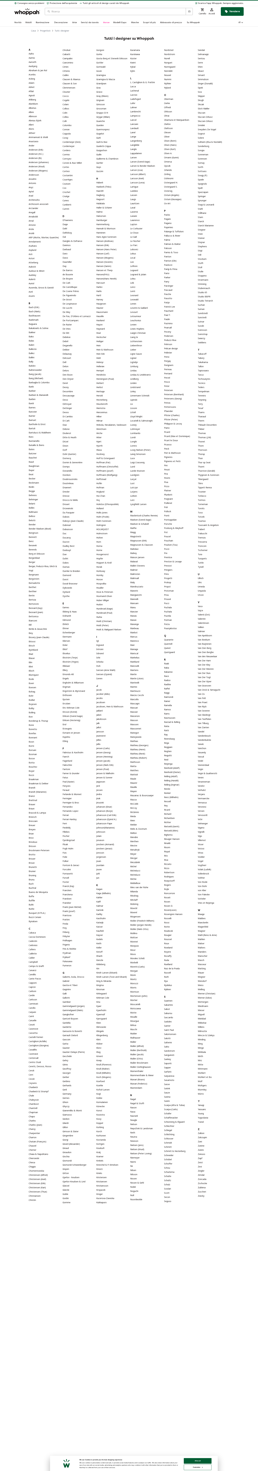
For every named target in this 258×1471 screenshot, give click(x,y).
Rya (166, 981)
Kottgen (100, 1143)
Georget (67, 1072)
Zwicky (201, 1195)
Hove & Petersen (104, 591)
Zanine (201, 1145)
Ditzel (65, 441)
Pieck (166, 448)
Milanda (134, 891)
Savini (167, 1101)
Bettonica (33, 616)
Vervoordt (203, 815)
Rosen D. (168, 905)
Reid (166, 759)
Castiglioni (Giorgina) (39, 1045)
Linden (133, 383)
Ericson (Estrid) (70, 711)
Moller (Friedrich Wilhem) (142, 920)
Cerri (31, 1074)
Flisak (65, 844)
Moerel (133, 912)
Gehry (65, 1060)
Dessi (65, 399)
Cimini (65, 66)
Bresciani (33, 821)
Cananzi (32, 970)
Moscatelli (135, 1004)
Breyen (32, 829)
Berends (33, 549)
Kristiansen (101, 1181)
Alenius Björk (35, 120)
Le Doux (134, 232)
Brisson (32, 846)
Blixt (31, 666)
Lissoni (133, 408)
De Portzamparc (71, 320)
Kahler (99, 897)
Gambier (67, 1001)
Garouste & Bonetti (72, 1031)
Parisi (166, 273)
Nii (131, 1166)
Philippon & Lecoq (173, 423)
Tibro (200, 483)
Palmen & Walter (172, 244)
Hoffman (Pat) (103, 462)
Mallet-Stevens (137, 565)
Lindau (133, 370)
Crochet (66, 192)
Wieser (201, 1010)
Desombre (68, 391)
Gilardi (66, 1123)
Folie (65, 856)
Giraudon (67, 1152)
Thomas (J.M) (204, 437)
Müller (133, 1041)
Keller (99, 947)
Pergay (167, 361)
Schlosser (168, 1138)
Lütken (133, 495)
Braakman (34, 779)
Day (64, 266)
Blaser (32, 658)
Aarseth (32, 62)
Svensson (202, 330)
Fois (65, 852)
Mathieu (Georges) (139, 745)
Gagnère (67, 989)
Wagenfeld (203, 926)
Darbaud (67, 249)
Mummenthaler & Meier (142, 1075)
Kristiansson (102, 1185)
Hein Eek (100, 353)
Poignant (168, 498)
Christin (32, 1200)
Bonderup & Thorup (38, 720)
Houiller (100, 587)
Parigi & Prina (170, 269)
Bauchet (33, 457)
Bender (32, 524)
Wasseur (202, 964)
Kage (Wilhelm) (103, 893)
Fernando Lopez (70, 810)
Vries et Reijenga (206, 902)
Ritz (166, 855)
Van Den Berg (204, 648)
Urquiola (202, 590)
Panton (167, 256)
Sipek (200, 87)
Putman (168, 620)
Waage (201, 914)
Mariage (134, 649)
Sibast (201, 71)
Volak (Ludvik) (204, 869)
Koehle (99, 1085)
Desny (66, 387)
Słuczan (201, 112)
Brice (31, 837)
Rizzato (167, 864)
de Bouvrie (68, 274)
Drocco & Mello (70, 500)
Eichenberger (69, 632)
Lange (133, 136)
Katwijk (99, 922)
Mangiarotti (136, 594)
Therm (201, 420)
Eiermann (67, 636)
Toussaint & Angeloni (208, 525)
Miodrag (134, 895)
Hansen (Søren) (103, 266)
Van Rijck (202, 706)
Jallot (98, 727)
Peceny (167, 331)
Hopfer (99, 558)
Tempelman (203, 391)
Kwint (133, 62)
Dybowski (67, 587)
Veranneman (204, 781)
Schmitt (168, 1146)
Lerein (133, 303)
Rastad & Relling (172, 722)
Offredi (167, 107)
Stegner (201, 229)
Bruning (32, 875)
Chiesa (32, 1162)
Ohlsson (168, 111)
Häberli (99, 182)
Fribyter (66, 936)
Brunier (32, 871)
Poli (166, 507)
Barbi (31, 386)
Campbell (33, 961)
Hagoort (100, 199)
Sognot (201, 133)
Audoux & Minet (36, 270)
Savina (167, 1096)
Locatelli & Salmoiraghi (141, 420)
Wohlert (202, 1072)
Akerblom (33, 103)
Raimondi (168, 697)
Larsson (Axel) (137, 178)
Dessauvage (69, 395)
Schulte (167, 1176)
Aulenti (32, 279)
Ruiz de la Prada (172, 968)
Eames (66, 607)
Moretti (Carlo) (137, 966)
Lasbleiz (134, 190)
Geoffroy (67, 1068)
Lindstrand (135, 387)
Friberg (66, 932)
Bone (31, 725)
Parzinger (168, 285)
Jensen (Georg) (103, 752)
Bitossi (32, 641)
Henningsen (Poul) (105, 378)
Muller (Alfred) (137, 1046)
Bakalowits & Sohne (38, 328)
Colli (65, 121)
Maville (133, 787)
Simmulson (203, 79)
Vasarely (202, 752)
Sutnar (201, 321)
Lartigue (134, 186)
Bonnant (33, 737)
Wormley (202, 1089)
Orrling (167, 174)
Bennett (33, 537)
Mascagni (134, 703)
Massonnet (135, 728)
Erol (64, 724)
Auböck (32, 266)
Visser (201, 844)
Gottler (99, 62)
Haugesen (101, 303)
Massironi (135, 716)
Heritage (100, 391)
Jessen (99, 790)
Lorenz (133, 445)
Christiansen (35, 1195)
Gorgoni (100, 50)
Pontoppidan (170, 519)
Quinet (167, 648)
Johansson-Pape (104, 823)
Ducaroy (67, 537)
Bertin (32, 595)
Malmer (134, 569)
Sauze (167, 1092)
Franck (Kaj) (68, 886)
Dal (64, 236)
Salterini (168, 1042)
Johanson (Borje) (104, 810)
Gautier (66, 1047)
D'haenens (68, 220)
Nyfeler (167, 83)
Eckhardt (67, 615)
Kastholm (101, 918)
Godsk (66, 1198)
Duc (64, 533)
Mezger (134, 858)
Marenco (134, 640)
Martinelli (134, 682)
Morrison (134, 991)
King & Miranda (103, 981)
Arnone (32, 224)
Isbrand (100, 653)
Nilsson (133, 1174)
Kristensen (101, 1177)
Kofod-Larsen (103, 1089)
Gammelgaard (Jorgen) (74, 1006)
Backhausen (34, 315)
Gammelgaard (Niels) (73, 1010)
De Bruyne (68, 278)
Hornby (99, 575)
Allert (31, 124)
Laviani (133, 216)
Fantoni (66, 769)
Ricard (167, 809)
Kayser (99, 935)
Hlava (99, 449)
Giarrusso (67, 1114)
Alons (31, 128)
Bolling (32, 712)
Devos (66, 412)
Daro (65, 253)
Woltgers (202, 1085)
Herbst (99, 387)
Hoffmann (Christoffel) (107, 466)
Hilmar (99, 420)
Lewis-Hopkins (137, 328)
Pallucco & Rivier (172, 235)
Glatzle (66, 1189)
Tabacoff (202, 353)
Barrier (32, 415)
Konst (99, 1110)
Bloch (31, 670)
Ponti (166, 515)
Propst (167, 586)
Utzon (201, 594)
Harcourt (100, 282)
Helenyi (99, 362)
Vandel (201, 731)
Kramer (99, 1156)
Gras (98, 87)
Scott (166, 1192)
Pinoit (167, 469)
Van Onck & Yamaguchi (209, 689)
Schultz (167, 1180)
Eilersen (66, 640)
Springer (202, 196)
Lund (132, 466)
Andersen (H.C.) (36, 153)
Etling (65, 741)
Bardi (31, 403)
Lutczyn (134, 487)
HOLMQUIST (102, 529)
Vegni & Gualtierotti (207, 773)
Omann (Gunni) (171, 157)
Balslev (32, 365)
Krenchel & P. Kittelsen (107, 1164)
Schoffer (168, 1163)
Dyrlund (66, 591)
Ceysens (33, 1083)
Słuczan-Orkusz (205, 121)
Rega (166, 742)
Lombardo (135, 433)
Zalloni (201, 1133)
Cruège (66, 196)
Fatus (65, 777)
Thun (200, 458)
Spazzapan (203, 192)
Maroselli (134, 665)
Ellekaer (66, 665)
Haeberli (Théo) (103, 186)
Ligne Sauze (136, 353)
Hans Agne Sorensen (106, 236)
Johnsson (100, 831)
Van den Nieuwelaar (207, 656)
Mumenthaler (136, 1071)
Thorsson (202, 449)
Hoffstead (101, 479)
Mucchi (133, 1029)
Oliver (167, 136)
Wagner (201, 930)
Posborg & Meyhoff (173, 528)
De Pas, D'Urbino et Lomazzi (77, 316)
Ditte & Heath (69, 437)
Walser (201, 943)
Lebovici (134, 249)
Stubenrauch (204, 288)
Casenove (33, 1028)
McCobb (134, 803)
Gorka (99, 54)
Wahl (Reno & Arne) (207, 935)
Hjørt (98, 441)
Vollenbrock (203, 873)
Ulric (200, 582)
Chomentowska (36, 1170)
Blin (30, 662)
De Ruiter (67, 324)
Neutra (133, 1136)
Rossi (166, 922)
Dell (64, 362)
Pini (166, 465)
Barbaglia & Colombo (39, 382)
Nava (132, 1111)
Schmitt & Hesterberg (174, 1151)
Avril (31, 291)
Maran (133, 620)
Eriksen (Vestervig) (71, 720)
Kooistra (100, 1114)
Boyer (31, 771)
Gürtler (99, 162)
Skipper (201, 96)
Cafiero (32, 949)
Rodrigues (169, 876)
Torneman (203, 504)
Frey (65, 927)
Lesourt (134, 312)
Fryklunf (66, 957)
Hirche (99, 433)
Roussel (168, 939)
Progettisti (45, 30)
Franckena (68, 894)
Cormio (66, 154)
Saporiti (168, 1063)
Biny (31, 633)
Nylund (167, 87)
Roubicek (168, 930)
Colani (66, 104)
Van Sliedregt (204, 714)
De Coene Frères (71, 291)
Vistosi (201, 848)
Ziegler (201, 1170)
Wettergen (203, 1001)
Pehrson (168, 344)
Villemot (202, 840)
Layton (133, 224)
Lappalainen (136, 153)
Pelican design (171, 348)
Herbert (100, 383)
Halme (99, 211)
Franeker (67, 902)
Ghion (65, 1102)
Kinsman (100, 989)
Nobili (133, 1186)
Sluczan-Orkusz (205, 116)
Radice (167, 680)
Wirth (200, 1056)
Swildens (202, 342)
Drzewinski (68, 508)
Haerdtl (99, 190)
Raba (166, 667)
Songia (201, 150)
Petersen (168, 390)
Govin (99, 71)
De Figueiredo (69, 295)
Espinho (66, 737)
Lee (132, 261)
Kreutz (99, 1169)
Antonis (32, 183)
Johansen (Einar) (104, 806)
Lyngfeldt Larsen (138, 504)
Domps (66, 466)
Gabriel (66, 981)
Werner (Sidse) (205, 997)
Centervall (33, 1058)
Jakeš (98, 714)
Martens (134, 670)
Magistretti (135, 536)
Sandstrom (169, 1050)
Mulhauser (135, 1037)
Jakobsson (101, 719)
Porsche (168, 523)
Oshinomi (168, 178)
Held (98, 358)
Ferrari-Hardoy (70, 819)
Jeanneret (101, 735)
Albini (31, 112)
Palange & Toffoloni (173, 231)
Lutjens (134, 491)
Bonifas (32, 733)
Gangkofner (68, 1014)
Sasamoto (169, 1080)
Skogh (201, 100)
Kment (99, 1056)
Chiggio (32, 1166)
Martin (133, 674)
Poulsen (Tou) (171, 544)
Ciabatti (66, 54)
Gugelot (100, 133)
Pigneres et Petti (172, 461)
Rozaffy (168, 956)
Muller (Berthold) (138, 1050)
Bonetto (33, 729)
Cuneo (66, 200)
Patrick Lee (169, 306)
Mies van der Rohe (139, 887)
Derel (65, 383)
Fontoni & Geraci (71, 865)
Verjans (201, 794)
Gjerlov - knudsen (71, 1177)
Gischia (66, 1156)
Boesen (32, 687)
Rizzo (166, 868)
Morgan (134, 970)
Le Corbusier (136, 228)
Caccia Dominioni (37, 936)
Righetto (168, 834)
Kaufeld (100, 930)
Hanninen (100, 232)
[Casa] (27, 11)
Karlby (99, 914)
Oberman (168, 99)
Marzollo (134, 699)
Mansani (134, 603)
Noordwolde (136, 1199)
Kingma (100, 985)
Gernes (66, 1098)
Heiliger (99, 341)
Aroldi (31, 233)
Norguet (168, 62)
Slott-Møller (203, 108)
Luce (132, 458)
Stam (200, 217)
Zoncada (202, 1179)
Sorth (200, 167)
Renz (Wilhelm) (171, 797)
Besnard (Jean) (36, 612)
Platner (167, 490)
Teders (201, 387)
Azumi (32, 295)
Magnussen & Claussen (141, 544)
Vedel (200, 760)
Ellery (65, 670)
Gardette (67, 1027)
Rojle (166, 889)
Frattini (66, 919)
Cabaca (32, 932)
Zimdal (201, 1175)
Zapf (200, 1158)
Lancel (133, 119)
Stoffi (200, 263)
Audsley (32, 275)
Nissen (133, 1178)
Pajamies (168, 227)
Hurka (99, 617)
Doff (65, 449)
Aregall (32, 212)
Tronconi (202, 546)
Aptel (31, 191)
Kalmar (99, 905)
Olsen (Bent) (170, 140)
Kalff (98, 901)
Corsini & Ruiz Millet (72, 162)
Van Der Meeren (206, 668)
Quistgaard (169, 652)
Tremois (202, 537)
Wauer (201, 972)
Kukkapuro (101, 1202)
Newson (134, 1141)
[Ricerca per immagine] (189, 11)
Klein (98, 1022)
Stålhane (202, 213)
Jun (97, 877)
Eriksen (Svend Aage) (73, 716)
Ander (31, 145)
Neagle (133, 1120)
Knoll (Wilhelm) (103, 1072)
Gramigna (101, 75)
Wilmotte (202, 1031)
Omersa (168, 161)
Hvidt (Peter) (102, 625)
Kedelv (99, 939)
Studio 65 (202, 292)
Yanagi (201, 1105)
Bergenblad (34, 557)
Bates (31, 449)
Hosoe (99, 579)
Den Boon (68, 374)
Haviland (100, 320)
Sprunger (202, 200)
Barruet (32, 420)
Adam (31, 82)
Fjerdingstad (69, 840)
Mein (132, 820)
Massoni (134, 724)
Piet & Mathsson (172, 452)
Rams (167, 713)
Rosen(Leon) (170, 910)
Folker (66, 861)
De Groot (67, 299)
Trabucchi (202, 533)
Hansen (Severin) (104, 261)
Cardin (32, 995)
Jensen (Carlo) (103, 748)
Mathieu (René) (137, 753)
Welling (201, 989)
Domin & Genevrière (72, 462)
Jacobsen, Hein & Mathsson (109, 706)
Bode (31, 679)
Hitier (99, 437)
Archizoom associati (38, 204)
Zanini (201, 1149)
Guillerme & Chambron (107, 158)
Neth (132, 1132)
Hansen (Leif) (102, 253)
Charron (32, 1137)
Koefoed (100, 1081)
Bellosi (32, 516)
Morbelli (134, 962)
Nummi (167, 79)
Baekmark (34, 319)
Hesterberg (101, 399)
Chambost (34, 1104)
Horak (99, 566)
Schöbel (168, 1159)
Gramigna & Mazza (105, 79)
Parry (166, 281)
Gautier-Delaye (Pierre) (74, 1052)
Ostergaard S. (170, 186)
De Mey (66, 312)
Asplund (32, 250)
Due (65, 554)
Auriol (31, 283)
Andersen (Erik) (36, 149)
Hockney (100, 454)
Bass (31, 436)
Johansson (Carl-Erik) (106, 815)
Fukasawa (67, 961)
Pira (166, 473)
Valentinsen (203, 623)
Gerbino (66, 1081)
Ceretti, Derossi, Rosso (40, 1066)
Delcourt (67, 358)
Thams (201, 412)
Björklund (33, 649)
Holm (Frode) (102, 516)
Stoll (200, 267)
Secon (167, 1197)
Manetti (134, 590)
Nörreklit (168, 71)
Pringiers (168, 569)
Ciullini (66, 75)
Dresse (66, 495)
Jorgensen (101, 856)
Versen (201, 810)
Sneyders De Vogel (207, 129)
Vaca (200, 606)
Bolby (31, 708)
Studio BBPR (204, 296)
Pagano (168, 223)
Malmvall (134, 578)
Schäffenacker (171, 1117)
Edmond (67, 620)
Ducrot (66, 541)
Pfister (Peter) (171, 419)
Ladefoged (135, 99)
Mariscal (134, 653)
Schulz (167, 1184)
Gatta (65, 1043)
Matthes (134, 770)
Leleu (132, 278)
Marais (133, 615)
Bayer (31, 470)
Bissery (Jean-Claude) (39, 637)
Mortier (134, 1000)
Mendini (134, 837)
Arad (31, 195)
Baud (31, 461)
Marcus (133, 636)
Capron (32, 987)
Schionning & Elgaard (174, 1121)
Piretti (167, 478)
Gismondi (67, 1160)
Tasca (201, 374)
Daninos (67, 245)
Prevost (168, 565)
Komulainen (102, 1102)
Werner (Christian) (206, 993)
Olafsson (168, 128)
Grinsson (100, 104)
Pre (165, 553)
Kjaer (98, 1006)
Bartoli (32, 428)
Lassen (133, 195)
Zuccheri (202, 1191)
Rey (166, 805)
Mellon (133, 833)
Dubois (66, 516)
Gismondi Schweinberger (74, 1164)
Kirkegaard (101, 993)
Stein (200, 233)
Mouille (133, 1016)
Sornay (201, 162)
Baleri (31, 344)
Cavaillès (33, 1049)
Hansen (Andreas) (104, 241)
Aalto (31, 53)
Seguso (167, 1201)
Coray (65, 137)
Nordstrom (169, 54)
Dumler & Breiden (71, 571)
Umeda (201, 586)
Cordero (66, 150)
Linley (133, 391)
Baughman (34, 466)
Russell (167, 972)
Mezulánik (135, 862)
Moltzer (134, 937)
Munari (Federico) (138, 1083)
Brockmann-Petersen (39, 850)
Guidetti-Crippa (103, 146)
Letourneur (135, 316)
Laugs (133, 199)
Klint (98, 1039)
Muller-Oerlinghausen (140, 1067)
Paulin (167, 319)
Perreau (168, 369)
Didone (66, 429)
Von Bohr (202, 886)
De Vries (67, 328)
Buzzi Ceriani (35, 917)
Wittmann (203, 1068)
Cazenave (33, 1053)
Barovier (33, 411)
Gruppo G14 (102, 112)
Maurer (133, 782)
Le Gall (133, 236)
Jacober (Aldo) (103, 694)
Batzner (32, 453)
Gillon (65, 1127)
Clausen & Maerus (71, 79)
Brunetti (33, 867)
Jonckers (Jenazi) (104, 848)
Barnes (32, 407)
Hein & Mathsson (104, 349)
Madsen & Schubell (139, 523)
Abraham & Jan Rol (38, 70)
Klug (98, 1052)
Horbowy (100, 571)
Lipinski (133, 399)
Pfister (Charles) (172, 415)
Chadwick (33, 1087)
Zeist (200, 1162)
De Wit (66, 332)
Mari (132, 645)
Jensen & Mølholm (105, 773)
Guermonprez (103, 129)
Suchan (201, 304)
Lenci (132, 287)
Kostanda (101, 1139)
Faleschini (67, 765)
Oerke (167, 103)
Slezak (201, 104)
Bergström (34, 578)
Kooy (98, 1118)
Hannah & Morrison (105, 228)
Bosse (32, 758)
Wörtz (201, 1093)
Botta (31, 762)
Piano (167, 427)
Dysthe (66, 596)
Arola (31, 229)
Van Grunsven (204, 685)
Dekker (66, 349)
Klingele (100, 1031)
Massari (134, 707)
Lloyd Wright (136, 416)
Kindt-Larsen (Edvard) (106, 972)
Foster (66, 882)
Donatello (67, 470)
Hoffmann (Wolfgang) (106, 475)
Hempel (100, 370)
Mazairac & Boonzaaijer (142, 795)
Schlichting (169, 1134)
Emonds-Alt (68, 674)
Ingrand (100, 645)
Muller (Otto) (136, 1058)
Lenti (132, 291)
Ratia (166, 726)
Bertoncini (34, 603)
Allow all (198, 1461)
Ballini (31, 357)
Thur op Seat (204, 462)
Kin (97, 968)
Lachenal (134, 90)
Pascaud (168, 290)
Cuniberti (67, 204)
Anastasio (33, 141)
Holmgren (101, 525)
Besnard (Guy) (35, 608)
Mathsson (135, 762)
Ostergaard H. (171, 182)
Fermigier (67, 798)
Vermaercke (203, 798)
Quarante (168, 639)
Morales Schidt (137, 958)
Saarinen (168, 1000)
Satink (167, 1088)
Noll (132, 1195)
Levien (133, 324)
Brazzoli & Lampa (37, 812)
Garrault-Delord (70, 1035)
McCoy (133, 808)
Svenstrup (203, 334)
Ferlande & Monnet (72, 794)
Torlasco (202, 495)
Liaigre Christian (138, 332)
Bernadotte (34, 583)
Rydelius (168, 985)
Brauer (32, 804)
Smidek (201, 125)
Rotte (167, 926)
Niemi (133, 1161)
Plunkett (168, 494)
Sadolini (168, 1021)
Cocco (66, 96)
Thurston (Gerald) (206, 470)
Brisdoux (33, 842)
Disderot (67, 433)
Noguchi (134, 1191)
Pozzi (166, 549)
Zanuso (201, 1154)
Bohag (32, 691)
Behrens (33, 495)
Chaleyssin (34, 1099)
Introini (99, 649)
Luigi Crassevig (137, 462)
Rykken (167, 989)
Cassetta (33, 1032)
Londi (133, 437)
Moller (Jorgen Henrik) (140, 924)
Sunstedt (202, 317)
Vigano (201, 827)
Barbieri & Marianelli (38, 395)
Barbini (32, 399)
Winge (201, 1047)
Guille (99, 154)
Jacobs (99, 698)
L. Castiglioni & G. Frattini (142, 82)
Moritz (133, 979)
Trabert (201, 529)
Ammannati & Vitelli (38, 137)
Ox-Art (167, 203)
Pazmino (168, 323)
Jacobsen (100, 702)
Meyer (133, 853)
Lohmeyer (135, 429)
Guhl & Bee (101, 142)
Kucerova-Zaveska (105, 1198)
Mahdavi (134, 549)
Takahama (203, 362)
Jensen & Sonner (104, 777)
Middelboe (135, 883)
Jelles (98, 739)
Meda (133, 816)
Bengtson (33, 532)
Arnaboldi (33, 216)
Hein (98, 345)
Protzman (169, 590)
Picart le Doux (171, 440)
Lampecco (135, 115)
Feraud (66, 790)
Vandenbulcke (204, 739)
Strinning (202, 284)
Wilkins (201, 1027)
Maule (133, 778)
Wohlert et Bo (205, 1077)
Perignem (168, 365)
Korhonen (101, 1135)
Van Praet (202, 702)
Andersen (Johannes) (39, 162)
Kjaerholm (101, 1010)
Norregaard (169, 66)
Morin (133, 975)
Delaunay (67, 353)
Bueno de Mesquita (38, 892)
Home (99, 550)
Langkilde (134, 145)
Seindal (201, 50)
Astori (31, 258)
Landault (134, 128)
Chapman (33, 1112)
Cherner (32, 1149)
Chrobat (66, 50)
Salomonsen (170, 1034)
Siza (200, 91)
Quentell (168, 643)
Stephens (202, 246)
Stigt (200, 250)
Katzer (99, 926)
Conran (66, 129)
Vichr (200, 819)
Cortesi (66, 171)
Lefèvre (134, 266)
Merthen (134, 841)
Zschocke (202, 1183)
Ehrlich (66, 624)
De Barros (68, 270)
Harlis (99, 291)
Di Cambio (68, 416)
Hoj (98, 500)
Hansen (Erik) (102, 245)
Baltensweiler (35, 369)
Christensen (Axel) (37, 1179)
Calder (32, 957)
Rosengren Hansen (173, 914)
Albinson (33, 116)
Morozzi (134, 983)
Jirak (98, 798)
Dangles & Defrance (72, 241)
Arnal (31, 220)
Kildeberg (100, 964)
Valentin (202, 618)
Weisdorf (202, 981)
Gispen (66, 1169)
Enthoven (67, 695)
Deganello (67, 345)
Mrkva (133, 1025)
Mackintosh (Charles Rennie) (144, 515)
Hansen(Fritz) (102, 274)
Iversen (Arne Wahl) (105, 670)
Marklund (134, 661)
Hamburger (101, 220)
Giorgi (65, 1139)
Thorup (201, 454)
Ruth (166, 976)
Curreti (66, 208)
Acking (32, 78)
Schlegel (168, 1130)
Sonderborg (203, 146)
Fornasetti (68, 873)
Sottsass (202, 171)
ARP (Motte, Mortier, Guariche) (44, 237)
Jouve (99, 869)
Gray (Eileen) (102, 96)
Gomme (66, 1202)
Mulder (133, 1033)
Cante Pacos (35, 978)
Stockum (202, 258)
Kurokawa (135, 54)
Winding (201, 1039)
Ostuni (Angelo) (171, 195)
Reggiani (168, 747)
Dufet (65, 558)
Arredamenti (35, 241)
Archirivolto (34, 199)
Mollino (133, 933)
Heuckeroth (102, 404)
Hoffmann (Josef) (104, 470)
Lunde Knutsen (137, 470)
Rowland (168, 947)
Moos (133, 954)
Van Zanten (203, 727)
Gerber (66, 1077)
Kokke (99, 1098)
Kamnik (99, 910)
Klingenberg (102, 1035)
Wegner (201, 976)
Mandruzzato (136, 586)
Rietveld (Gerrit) (171, 826)
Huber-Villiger (102, 600)
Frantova (67, 915)
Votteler (202, 898)
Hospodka (101, 583)
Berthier (33, 591)
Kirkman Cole (102, 997)
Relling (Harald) (171, 780)
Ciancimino (68, 62)
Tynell (201, 566)
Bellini (31, 507)
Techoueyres (204, 378)
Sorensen (202, 158)
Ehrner (66, 628)
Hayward (100, 328)
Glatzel (66, 1185)
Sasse (167, 1084)
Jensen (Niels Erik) (104, 765)
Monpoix (134, 945)
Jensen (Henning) (104, 756)
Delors (66, 370)
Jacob (99, 689)
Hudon (99, 604)
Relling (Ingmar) (171, 784)
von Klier (202, 890)
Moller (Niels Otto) (139, 929)
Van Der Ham (204, 660)
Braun (31, 808)
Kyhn (132, 71)
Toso (200, 512)
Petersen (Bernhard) (174, 394)
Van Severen (204, 710)
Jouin (98, 861)
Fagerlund (67, 760)
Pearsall (168, 327)
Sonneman (203, 154)
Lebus (133, 253)
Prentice (168, 557)
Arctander (33, 208)
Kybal (132, 66)
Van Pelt (202, 698)
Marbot (134, 632)
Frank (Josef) (69, 911)
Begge (32, 491)
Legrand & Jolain (138, 274)
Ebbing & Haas (70, 611)
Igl (97, 640)
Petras (167, 402)
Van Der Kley (204, 664)
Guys (98, 167)
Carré (31, 1016)
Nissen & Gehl (137, 1182)
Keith (98, 943)
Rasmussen (169, 717)
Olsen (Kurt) (170, 149)
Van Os (201, 694)
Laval (132, 207)
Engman (66, 686)
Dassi (65, 257)
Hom (98, 541)
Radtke (167, 684)
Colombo (67, 125)
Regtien (168, 751)
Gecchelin (67, 1056)
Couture (66, 183)
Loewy (133, 424)
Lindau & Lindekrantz (140, 374)
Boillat (32, 700)
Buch (31, 883)
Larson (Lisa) (136, 170)
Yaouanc (202, 1109)
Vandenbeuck (204, 735)
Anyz (31, 187)
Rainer (167, 701)
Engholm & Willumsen (73, 682)
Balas (31, 340)
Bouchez (33, 766)
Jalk (98, 723)
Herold (99, 395)
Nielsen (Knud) (137, 1149)
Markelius (134, 657)
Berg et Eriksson (37, 553)
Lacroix (133, 94)
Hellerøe (100, 366)
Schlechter (169, 1126)
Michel (133, 866)
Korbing (100, 1127)
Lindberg (134, 378)
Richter (167, 822)
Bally (31, 361)
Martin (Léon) (136, 678)
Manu (133, 607)
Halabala (100, 203)
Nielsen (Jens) (136, 1145)
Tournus (202, 520)
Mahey (133, 553)
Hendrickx (101, 374)
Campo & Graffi (36, 966)
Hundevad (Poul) (104, 612)
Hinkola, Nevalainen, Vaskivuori (111, 424)
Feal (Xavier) (68, 781)
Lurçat (133, 479)
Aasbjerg (33, 66)
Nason (133, 1107)
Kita (98, 1001)
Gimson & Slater (71, 1131)
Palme (167, 239)
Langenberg (136, 140)
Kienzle (99, 960)
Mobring (134, 904)
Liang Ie (134, 337)
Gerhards (67, 1085)
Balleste (33, 349)
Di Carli (66, 420)
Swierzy (201, 338)
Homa (99, 546)
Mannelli (134, 599)
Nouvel (167, 75)
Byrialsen (33, 921)
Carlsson (33, 999)
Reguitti (168, 755)
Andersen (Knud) (37, 166)
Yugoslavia (203, 1117)
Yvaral (201, 1121)
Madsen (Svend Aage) (140, 519)
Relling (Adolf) (171, 776)
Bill (30, 624)
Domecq (67, 458)
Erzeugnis (67, 728)
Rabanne (168, 671)
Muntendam (136, 1087)
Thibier (201, 429)
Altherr (32, 133)
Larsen (133, 157)
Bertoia (32, 599)
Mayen (133, 791)
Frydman (67, 953)
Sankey (167, 1059)
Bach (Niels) (34, 311)
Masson (134, 720)
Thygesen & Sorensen (208, 475)
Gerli (65, 1089)
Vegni (200, 769)
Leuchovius (135, 320)
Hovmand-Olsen (104, 596)
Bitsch (32, 645)
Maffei (133, 528)
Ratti (166, 730)
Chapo (32, 1116)
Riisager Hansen (172, 839)
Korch (99, 1131)
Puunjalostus (170, 628)
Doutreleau (68, 483)
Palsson (168, 248)
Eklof (65, 649)
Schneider (168, 1155)
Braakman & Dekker (38, 783)
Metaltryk (135, 849)
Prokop (167, 582)
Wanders (202, 951)
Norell (167, 58)
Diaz (65, 424)
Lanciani (134, 124)
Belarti (32, 503)
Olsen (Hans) (170, 145)
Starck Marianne (206, 225)
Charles (32, 1120)
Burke (31, 908)
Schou (167, 1167)
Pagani (167, 219)
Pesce (167, 381)
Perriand (168, 373)
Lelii (132, 282)
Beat (31, 474)
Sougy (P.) (202, 175)
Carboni (32, 991)
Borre (31, 745)
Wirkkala (202, 1052)
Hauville (100, 316)
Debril (65, 341)
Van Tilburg (203, 723)
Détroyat (67, 404)
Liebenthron (136, 345)
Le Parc (134, 245)
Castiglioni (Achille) (38, 1041)
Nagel (133, 1099)
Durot (65, 579)
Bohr (31, 695)
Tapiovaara (203, 370)
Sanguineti (169, 1055)
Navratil (134, 1115)
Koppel (99, 1123)
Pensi (166, 356)
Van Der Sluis (204, 673)
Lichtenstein (136, 341)
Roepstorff (169, 880)
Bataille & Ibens (36, 445)
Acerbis (32, 74)
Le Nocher (135, 241)
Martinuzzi (135, 691)
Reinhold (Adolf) (172, 768)
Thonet (201, 441)
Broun (32, 862)
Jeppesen (100, 781)
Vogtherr (202, 865)
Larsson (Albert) (138, 174)
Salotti (167, 1038)
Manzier (134, 611)
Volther (201, 877)
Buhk (31, 904)
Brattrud (33, 800)
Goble (65, 1194)
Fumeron (67, 965)
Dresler (66, 491)
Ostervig (168, 190)
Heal (98, 332)
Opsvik (167, 165)
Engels (66, 678)
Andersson (34, 174)
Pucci (166, 603)
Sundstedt (203, 313)
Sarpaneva (169, 1075)
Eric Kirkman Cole (71, 707)
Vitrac (200, 852)
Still (199, 254)
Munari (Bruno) (137, 1079)
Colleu (66, 116)
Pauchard (168, 310)
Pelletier (168, 352)
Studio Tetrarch (205, 300)
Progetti (168, 578)
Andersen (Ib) (35, 158)
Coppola (67, 133)
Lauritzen (134, 203)
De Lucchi (67, 307)
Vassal (201, 756)
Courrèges (68, 179)
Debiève (66, 337)
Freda (65, 923)
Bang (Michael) (36, 378)
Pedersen (168, 335)
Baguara (33, 324)
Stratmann (203, 279)
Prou (166, 594)
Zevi (200, 1166)
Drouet (66, 504)
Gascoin (66, 1039)
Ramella (168, 705)
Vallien (201, 627)
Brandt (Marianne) (37, 791)
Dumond (67, 575)
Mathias (134, 741)
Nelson (133, 1124)
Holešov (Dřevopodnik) (107, 504)
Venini (201, 777)
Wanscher (202, 956)
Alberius (32, 108)
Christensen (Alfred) (38, 1175)
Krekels (99, 1160)
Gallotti (66, 997)
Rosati (167, 897)
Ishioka (99, 661)
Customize (196, 1467)
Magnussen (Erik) (138, 540)
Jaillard (99, 710)
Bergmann (34, 574)
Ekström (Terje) (70, 657)
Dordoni (66, 475)
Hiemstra (100, 408)
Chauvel (32, 1145)
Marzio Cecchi (137, 695)
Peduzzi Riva (170, 340)
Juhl (98, 873)
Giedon (66, 1118)
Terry (200, 404)
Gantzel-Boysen (70, 1018)
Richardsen (169, 818)
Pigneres (168, 457)
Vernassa (202, 802)
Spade (201, 179)
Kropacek (100, 1189)
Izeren (99, 678)
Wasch (201, 960)
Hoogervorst (102, 554)
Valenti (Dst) (204, 614)
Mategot (134, 732)
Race (166, 676)
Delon (65, 366)
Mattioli (134, 774)
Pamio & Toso (171, 252)
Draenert (67, 487)
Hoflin (99, 483)
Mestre (133, 845)
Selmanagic (203, 54)
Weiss (201, 985)
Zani (200, 1141)
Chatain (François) (37, 1141)
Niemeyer (135, 1157)
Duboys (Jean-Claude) (73, 520)
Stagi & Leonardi (206, 204)
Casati (32, 1024)
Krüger (99, 1194)
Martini (133, 686)
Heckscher (101, 337)
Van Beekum (204, 639)
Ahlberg (32, 99)
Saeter (167, 1025)
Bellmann (33, 512)
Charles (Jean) (35, 1124)
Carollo (32, 1007)
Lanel (132, 132)
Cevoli (31, 1078)
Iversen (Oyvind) (104, 674)
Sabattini (168, 1004)
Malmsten (135, 574)
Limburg (134, 366)
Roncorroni (169, 893)
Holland (100, 508)
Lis (131, 404)
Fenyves (66, 785)
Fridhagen (67, 940)
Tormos (201, 500)
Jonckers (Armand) (105, 844)
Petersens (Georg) (173, 398)
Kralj (98, 1152)
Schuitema (169, 1172)
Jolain (99, 836)
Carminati (33, 1003)
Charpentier (34, 1133)
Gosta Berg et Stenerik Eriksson (111, 58)
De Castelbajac (70, 287)
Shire (200, 66)
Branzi (32, 796)
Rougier (168, 935)
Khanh (99, 956)
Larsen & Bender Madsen (142, 165)
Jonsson (100, 852)
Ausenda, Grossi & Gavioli (41, 287)
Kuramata (135, 50)
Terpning (202, 399)
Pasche (167, 294)
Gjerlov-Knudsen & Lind (74, 1181)
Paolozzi (168, 264)
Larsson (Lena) (137, 182)
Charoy (32, 1129)
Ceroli (31, 1070)
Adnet (31, 87)
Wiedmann (203, 1006)
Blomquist (34, 674)
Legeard (134, 270)
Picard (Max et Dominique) (177, 436)
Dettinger (67, 408)
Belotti (32, 520)
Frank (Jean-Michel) (72, 907)
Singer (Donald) (205, 83)
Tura (200, 554)
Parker (167, 277)
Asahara (33, 245)
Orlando (168, 170)
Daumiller (67, 261)
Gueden (100, 125)
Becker (32, 478)
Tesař (200, 408)
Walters (201, 947)
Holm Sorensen (103, 520)
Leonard (134, 295)
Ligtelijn (134, 362)
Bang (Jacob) (35, 374)
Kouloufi (100, 1148)
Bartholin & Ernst (37, 424)
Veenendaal (203, 765)
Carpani (32, 1012)
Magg (133, 532)
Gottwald (100, 66)
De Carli (66, 282)
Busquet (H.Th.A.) (37, 913)
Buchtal (32, 887)
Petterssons (170, 406)
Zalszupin (202, 1137)
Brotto (32, 854)
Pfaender (168, 411)
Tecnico (201, 383)
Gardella (66, 1022)
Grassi (99, 91)
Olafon (167, 124)
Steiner (201, 238)
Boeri (31, 683)
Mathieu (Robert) (138, 757)
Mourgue (134, 1021)
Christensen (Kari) (37, 1187)
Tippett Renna (205, 487)
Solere (201, 137)
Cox (64, 187)
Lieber (133, 349)
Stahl (200, 208)
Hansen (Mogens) (104, 257)
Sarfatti (167, 1071)
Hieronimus (101, 412)
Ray (166, 734)
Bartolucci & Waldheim (40, 432)
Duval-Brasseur (70, 583)
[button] (188, 3)
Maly (132, 582)
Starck (201, 221)
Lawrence (135, 220)
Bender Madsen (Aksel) (40, 528)
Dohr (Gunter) (69, 454)
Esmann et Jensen (71, 732)
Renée (167, 788)
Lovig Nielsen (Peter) (140, 449)
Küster (133, 58)
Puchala (168, 607)
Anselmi (32, 179)
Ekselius (66, 653)
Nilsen (133, 1170)
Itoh (98, 665)
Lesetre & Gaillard (139, 307)
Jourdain (100, 865)
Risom (167, 847)
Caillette (33, 953)
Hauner (99, 307)
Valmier (201, 631)
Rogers (167, 884)
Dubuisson (68, 529)
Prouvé (167, 599)
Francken (67, 890)
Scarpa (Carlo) (171, 1109)
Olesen (167, 132)
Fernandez (68, 806)
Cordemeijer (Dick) (72, 142)
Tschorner (203, 550)
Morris (133, 987)
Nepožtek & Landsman (141, 1128)
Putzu (167, 624)
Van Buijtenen (204, 643)
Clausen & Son (70, 83)
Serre (200, 62)
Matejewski (135, 737)
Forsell (66, 877)
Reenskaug (169, 738)
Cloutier (66, 91)
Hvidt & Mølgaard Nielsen (108, 629)
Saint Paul (169, 1030)
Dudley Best (69, 546)
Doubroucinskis (70, 479)
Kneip (99, 1060)
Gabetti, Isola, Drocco (73, 976)
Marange (134, 624)
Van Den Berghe (206, 652)
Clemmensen (69, 87)
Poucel (167, 536)
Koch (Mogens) (103, 1077)
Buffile (32, 900)
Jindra (99, 794)
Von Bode (202, 882)
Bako (31, 336)
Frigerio (66, 944)
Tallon (201, 366)
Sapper (167, 1067)
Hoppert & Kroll (104, 562)
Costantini (68, 175)
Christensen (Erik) (37, 1183)
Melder (133, 824)
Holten (99, 537)
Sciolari (167, 1188)
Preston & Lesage (173, 561)
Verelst (201, 785)
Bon (31, 716)
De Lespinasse (70, 303)
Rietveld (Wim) (171, 830)
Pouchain (168, 540)
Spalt (200, 187)
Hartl (98, 295)
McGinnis (134, 812)
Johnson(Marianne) (105, 827)
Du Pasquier (68, 512)
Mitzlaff (134, 899)
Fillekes (66, 831)
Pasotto (168, 298)
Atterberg (33, 262)
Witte (200, 1064)
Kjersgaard (101, 1018)
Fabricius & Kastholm (73, 752)
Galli (65, 993)
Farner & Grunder (71, 773)
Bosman (33, 754)
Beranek (33, 545)
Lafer (132, 103)
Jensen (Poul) (102, 769)
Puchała (168, 611)
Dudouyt (67, 550)
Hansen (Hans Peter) (106, 249)
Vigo (200, 836)
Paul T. (167, 315)
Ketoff (99, 951)
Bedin (31, 486)
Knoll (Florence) (103, 1064)
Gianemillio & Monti (72, 1110)
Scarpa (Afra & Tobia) (174, 1105)
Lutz (132, 500)
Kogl (98, 1093)
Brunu (31, 879)
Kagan (99, 889)
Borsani (32, 750)
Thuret (201, 466)
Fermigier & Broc (71, 802)
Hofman (100, 487)
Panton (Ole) (170, 260)
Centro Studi (35, 1062)
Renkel (167, 793)
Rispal (167, 851)
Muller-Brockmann (139, 1062)
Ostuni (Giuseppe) (172, 199)
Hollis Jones (102, 512)
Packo (167, 214)
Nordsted (168, 50)
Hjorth (99, 445)
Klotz (98, 1047)
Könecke (100, 1106)
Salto (166, 1046)
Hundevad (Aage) (104, 608)
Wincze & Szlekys (206, 1035)
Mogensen (135, 916)
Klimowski (101, 1027)
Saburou (168, 1013)
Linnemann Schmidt (139, 395)
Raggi (166, 692)
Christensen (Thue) (38, 1191)
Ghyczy (66, 1106)
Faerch (66, 756)
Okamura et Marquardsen (176, 119)
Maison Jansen (137, 557)
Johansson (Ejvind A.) (106, 819)
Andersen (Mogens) (38, 170)
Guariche (100, 121)
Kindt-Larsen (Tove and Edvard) (111, 976)
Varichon (202, 748)
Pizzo (166, 486)
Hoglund (100, 491)
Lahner (133, 107)
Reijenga (168, 763)
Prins (166, 574)
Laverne (134, 211)
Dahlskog (67, 232)
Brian (31, 833)
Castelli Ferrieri (36, 1037)
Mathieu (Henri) (137, 749)
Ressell (167, 801)
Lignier (133, 358)
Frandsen (67, 898)
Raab (166, 663)
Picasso (168, 444)
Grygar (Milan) (103, 116)
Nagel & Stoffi (137, 1103)
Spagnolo (202, 183)
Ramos (167, 709)
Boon (31, 741)
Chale (31, 1095)
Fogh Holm (68, 848)
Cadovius (33, 945)
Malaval (134, 561)
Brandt (32, 787)
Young (201, 1113)
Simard (201, 75)
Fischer (66, 836)
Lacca (133, 86)
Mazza (133, 799)
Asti (30, 254)
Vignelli (201, 831)
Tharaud (202, 416)
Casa (33, 30)
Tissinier (202, 491)
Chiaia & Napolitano (38, 1154)
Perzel (167, 377)
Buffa (31, 896)
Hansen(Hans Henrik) (106, 278)
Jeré (98, 785)
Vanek (201, 744)
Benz (31, 541)
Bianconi (33, 620)
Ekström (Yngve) (71, 661)
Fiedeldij (66, 827)
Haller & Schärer (104, 207)
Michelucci (135, 870)
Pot (166, 532)
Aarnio (32, 57)
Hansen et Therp (104, 270)
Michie (133, 879)
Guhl (98, 137)
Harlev (99, 287)
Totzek (201, 516)
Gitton (66, 1173)
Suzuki (201, 325)
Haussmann (102, 312)
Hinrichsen (101, 429)
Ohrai (166, 115)
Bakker (32, 332)
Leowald (134, 299)
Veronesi (202, 806)
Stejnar (201, 242)
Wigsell (201, 1014)
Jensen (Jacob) (103, 760)
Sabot (167, 1009)
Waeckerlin (203, 922)
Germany (67, 1093)
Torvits (201, 508)
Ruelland (168, 964)
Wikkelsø (202, 1022)
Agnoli (32, 95)
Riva (166, 859)
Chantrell (33, 1108)
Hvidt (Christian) (104, 621)
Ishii (98, 657)
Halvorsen (101, 216)
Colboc (66, 108)
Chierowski (34, 1158)
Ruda (166, 960)
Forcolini (67, 869)
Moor (133, 950)
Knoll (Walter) (102, 1068)
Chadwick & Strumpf (39, 1091)
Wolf (200, 1081)
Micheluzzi (135, 874)
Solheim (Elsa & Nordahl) (210, 142)
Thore (201, 445)
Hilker (99, 416)
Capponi (33, 982)
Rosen (167, 901)
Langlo (133, 149)
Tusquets (202, 558)
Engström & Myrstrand (74, 691)
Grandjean (101, 83)
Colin (65, 112)
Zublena (202, 1187)
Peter (166, 386)
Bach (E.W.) (34, 307)
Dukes (66, 562)
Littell (133, 412)
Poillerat (168, 503)
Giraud (66, 1148)
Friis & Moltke (69, 948)
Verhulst (202, 790)
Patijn (167, 302)
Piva (166, 482)
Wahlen (201, 939)
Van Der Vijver (204, 681)
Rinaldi (167, 843)
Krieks (99, 1173)
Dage (65, 224)
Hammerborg (102, 224)
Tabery (201, 358)
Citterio (66, 71)
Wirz (200, 1060)
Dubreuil (67, 525)
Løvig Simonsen (138, 454)
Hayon (99, 324)
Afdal (31, 91)
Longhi (133, 441)
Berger (32, 562)
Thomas (202, 433)
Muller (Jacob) (137, 1054)
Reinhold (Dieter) (172, 772)
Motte (133, 1012)
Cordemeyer (69, 146)
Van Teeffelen (204, 719)
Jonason (100, 840)
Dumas (66, 566)
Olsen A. (168, 153)
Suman (201, 309)
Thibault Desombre (207, 424)
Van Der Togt (204, 677)
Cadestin (33, 941)
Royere (167, 951)
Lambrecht (135, 111)
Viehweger (203, 823)
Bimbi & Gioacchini (38, 628)
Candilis (32, 974)
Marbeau (134, 628)
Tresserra (202, 541)
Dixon (65, 445)
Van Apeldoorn (205, 635)
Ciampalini (67, 58)
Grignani (100, 100)
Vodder (201, 856)
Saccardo (168, 1017)
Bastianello (34, 441)
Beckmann (34, 482)
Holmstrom (102, 533)
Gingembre (68, 1135)
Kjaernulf (100, 1014)
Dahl (65, 228)
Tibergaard (203, 479)
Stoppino (202, 275)
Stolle (200, 271)
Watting (202, 968)
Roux (166, 943)
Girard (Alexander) (71, 1143)
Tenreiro (202, 395)
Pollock (167, 511)
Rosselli (167, 918)
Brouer (32, 858)
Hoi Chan (100, 495)
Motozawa (135, 1008)
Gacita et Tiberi (70, 985)
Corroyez (67, 158)
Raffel (167, 688)
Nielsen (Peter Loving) (141, 1153)
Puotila (167, 615)
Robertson (169, 872)
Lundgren (134, 475)
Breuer (32, 825)
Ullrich (201, 578)
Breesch (33, 816)
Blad (31, 654)
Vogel (200, 861)
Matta (133, 766)
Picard (167, 432)
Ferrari (66, 815)
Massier (134, 711)
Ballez (31, 353)
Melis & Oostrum (138, 828)
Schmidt (168, 1142)
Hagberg (100, 195)
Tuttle (201, 562)
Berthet (32, 587)
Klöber (99, 1043)
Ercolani (66, 703)
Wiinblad (202, 1018)
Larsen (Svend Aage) (140, 161)
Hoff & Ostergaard (105, 458)
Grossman (101, 108)
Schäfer (167, 1113)
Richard (167, 813)
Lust (132, 483)
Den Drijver (68, 378)
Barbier (32, 390)
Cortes (66, 167)
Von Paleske (204, 894)
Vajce (200, 610)
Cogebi (66, 100)
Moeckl (133, 908)
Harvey (99, 299)
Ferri (65, 823)
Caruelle (32, 1020)
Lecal (132, 257)
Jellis (98, 744)
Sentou (201, 58)
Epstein (66, 699)
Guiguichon (101, 150)
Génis (65, 1064)
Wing (200, 1043)
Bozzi (31, 775)
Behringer (33, 499)
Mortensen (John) (138, 995)
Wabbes (202, 918)
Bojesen (33, 704)
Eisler (65, 645)
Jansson (100, 731)
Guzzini (99, 171)
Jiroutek (100, 802)
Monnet (134, 941)
